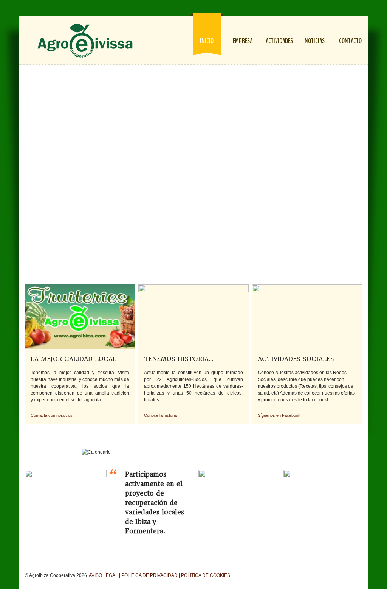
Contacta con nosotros (52, 415)
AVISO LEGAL (103, 575)
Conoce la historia (160, 415)
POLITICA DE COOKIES (205, 575)
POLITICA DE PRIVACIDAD (149, 575)
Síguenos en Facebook (279, 415)
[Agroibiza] (85, 41)
